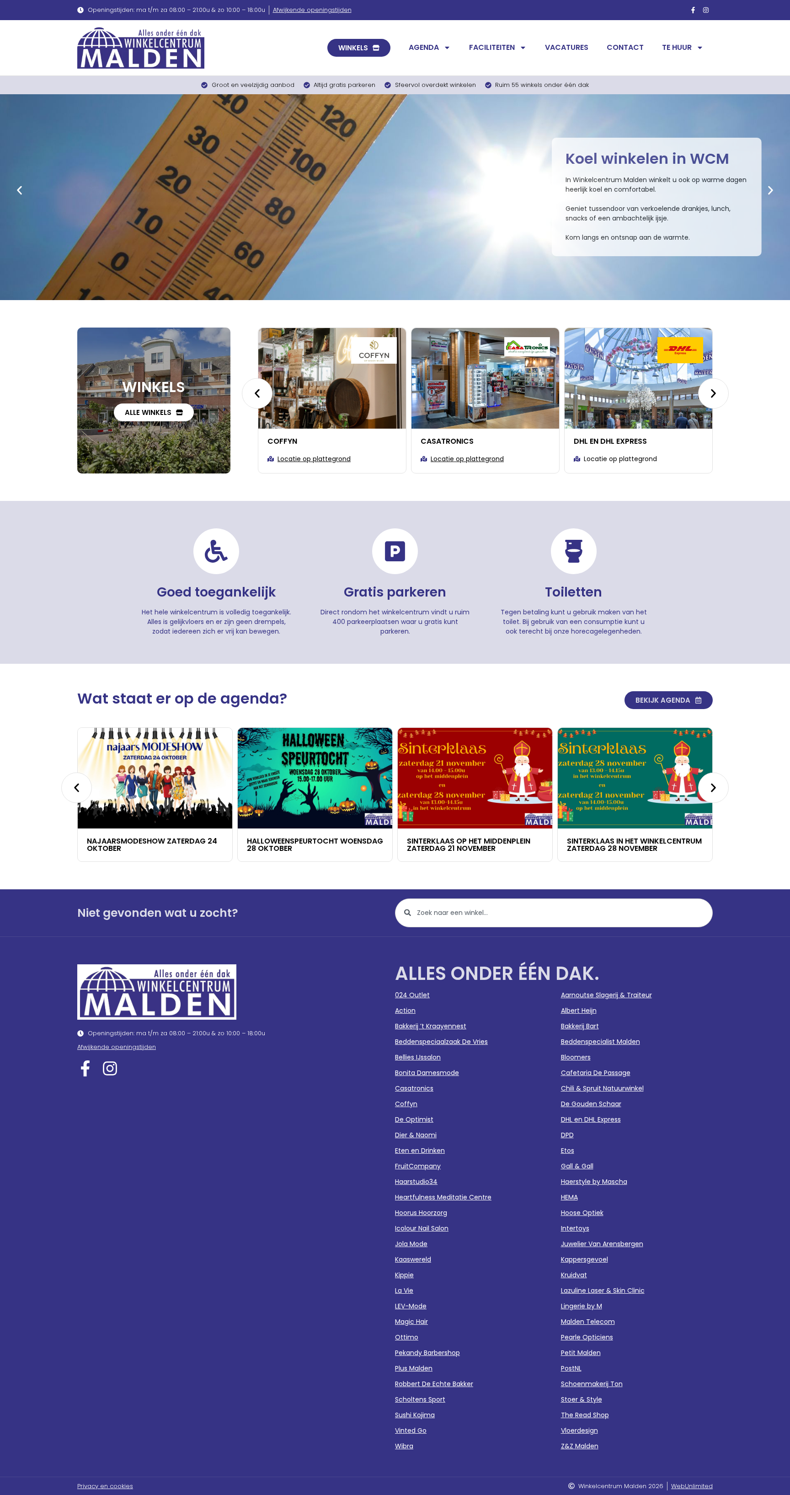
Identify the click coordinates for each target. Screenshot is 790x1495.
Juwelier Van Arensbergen (602, 1243)
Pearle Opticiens (587, 1337)
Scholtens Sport (420, 1399)
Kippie (404, 1275)
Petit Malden (581, 1352)
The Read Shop (585, 1415)
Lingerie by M (581, 1306)
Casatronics (297, 441)
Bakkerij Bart (580, 1026)
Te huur (677, 47)
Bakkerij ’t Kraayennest (430, 1026)
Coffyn (406, 1103)
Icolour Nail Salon (421, 1228)
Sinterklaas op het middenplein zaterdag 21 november (320, 845)
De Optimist (414, 1119)
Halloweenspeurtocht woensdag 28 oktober (167, 845)
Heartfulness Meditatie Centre (443, 1197)
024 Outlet (412, 995)
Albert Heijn (579, 1010)
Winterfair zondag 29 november (643, 841)
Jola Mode (411, 1243)
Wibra (404, 1446)
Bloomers (576, 1057)
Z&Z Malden (579, 1446)
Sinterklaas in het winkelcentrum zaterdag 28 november (486, 845)
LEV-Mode (411, 1306)
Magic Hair (411, 1321)
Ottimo (406, 1337)
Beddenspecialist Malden (600, 1041)
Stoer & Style (581, 1399)
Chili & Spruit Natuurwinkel (602, 1088)
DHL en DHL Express (460, 441)
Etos (567, 1150)
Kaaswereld (413, 1259)
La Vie (404, 1290)
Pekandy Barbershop (427, 1352)
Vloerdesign (579, 1430)
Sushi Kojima (415, 1415)
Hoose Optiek (582, 1212)
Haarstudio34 (416, 1181)
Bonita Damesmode (427, 1072)
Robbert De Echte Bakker (434, 1383)
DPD (567, 1135)
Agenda (424, 47)
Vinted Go (411, 1430)
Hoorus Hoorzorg (421, 1212)
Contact (625, 47)
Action (405, 1010)
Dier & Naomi (602, 441)
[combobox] (554, 912)
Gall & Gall (577, 1166)
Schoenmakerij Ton (592, 1383)
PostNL (571, 1368)
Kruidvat (574, 1275)
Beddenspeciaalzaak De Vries (441, 1041)
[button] (19, 190)
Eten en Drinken (420, 1150)
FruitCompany (418, 1166)
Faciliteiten (492, 47)
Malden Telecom (588, 1321)
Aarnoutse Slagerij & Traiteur (606, 995)
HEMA (569, 1197)
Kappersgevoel (584, 1259)
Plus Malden (413, 1368)
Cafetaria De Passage (595, 1072)
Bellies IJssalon (418, 1057)
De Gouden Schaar (591, 1103)
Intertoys (575, 1228)
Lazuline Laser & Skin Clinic (603, 1290)
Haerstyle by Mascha (594, 1181)
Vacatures (566, 47)
